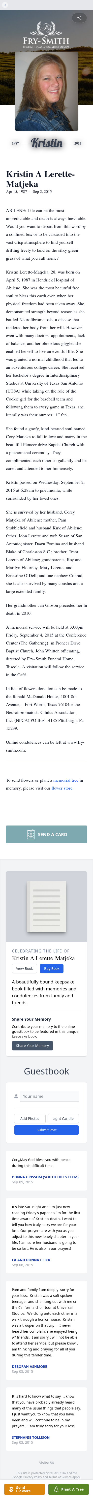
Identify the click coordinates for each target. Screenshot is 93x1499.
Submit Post (47, 1130)
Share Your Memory (32, 1045)
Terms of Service (60, 1477)
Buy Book (51, 968)
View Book (24, 968)
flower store (62, 788)
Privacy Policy (32, 1477)
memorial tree (65, 780)
